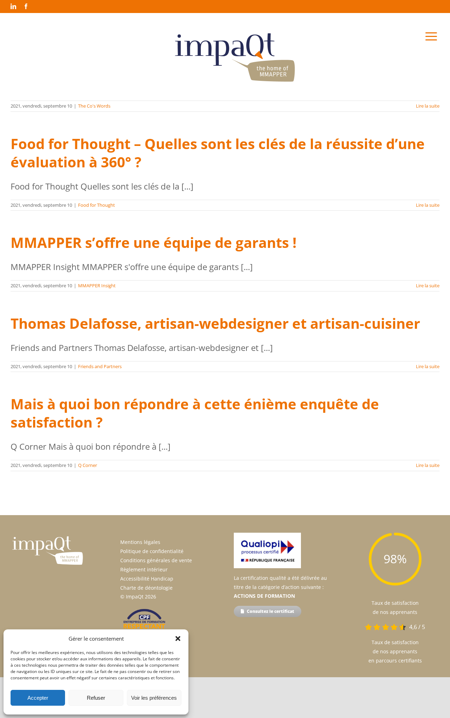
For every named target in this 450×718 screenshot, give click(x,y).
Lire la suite (427, 106)
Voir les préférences (154, 698)
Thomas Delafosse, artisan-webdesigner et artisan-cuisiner (215, 323)
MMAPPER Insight (97, 285)
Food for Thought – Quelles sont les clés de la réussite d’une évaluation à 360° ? (218, 153)
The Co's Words (94, 106)
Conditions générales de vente (156, 560)
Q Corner (87, 465)
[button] (177, 638)
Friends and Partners (100, 366)
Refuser (96, 698)
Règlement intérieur (144, 569)
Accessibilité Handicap (146, 578)
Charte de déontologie (146, 587)
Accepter (37, 698)
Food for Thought (96, 205)
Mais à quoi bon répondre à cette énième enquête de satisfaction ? (195, 413)
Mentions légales (140, 542)
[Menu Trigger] (431, 36)
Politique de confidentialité (152, 551)
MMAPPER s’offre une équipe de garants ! (153, 242)
